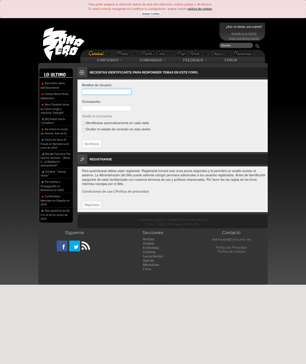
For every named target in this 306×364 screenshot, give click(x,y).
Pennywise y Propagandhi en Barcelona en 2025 (52, 186)
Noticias (148, 239)
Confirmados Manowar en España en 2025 (55, 200)
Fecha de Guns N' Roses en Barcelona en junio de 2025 (55, 143)
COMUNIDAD (151, 60)
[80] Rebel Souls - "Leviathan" (54, 121)
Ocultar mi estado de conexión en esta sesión (118, 129)
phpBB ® (160, 220)
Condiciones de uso (97, 191)
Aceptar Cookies (150, 13)
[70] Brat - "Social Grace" (53, 173)
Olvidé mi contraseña (97, 116)
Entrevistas (151, 247)
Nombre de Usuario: (97, 85)
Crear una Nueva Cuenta (244, 38)
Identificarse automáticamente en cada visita (117, 123)
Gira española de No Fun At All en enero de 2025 (55, 214)
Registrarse (91, 204)
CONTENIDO (108, 60)
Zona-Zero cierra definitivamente (53, 85)
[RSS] (85, 246)
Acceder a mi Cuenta (244, 33)
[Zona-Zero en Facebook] (62, 246)
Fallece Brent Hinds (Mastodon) (55, 96)
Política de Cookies (231, 251)
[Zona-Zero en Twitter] (74, 246)
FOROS (231, 60)
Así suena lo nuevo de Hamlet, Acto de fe (54, 131)
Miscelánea (151, 264)
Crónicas (149, 252)
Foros (147, 269)
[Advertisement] (152, 36)
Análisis (148, 243)
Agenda (148, 260)
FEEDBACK (194, 60)
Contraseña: (91, 101)
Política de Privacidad (231, 247)
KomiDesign (199, 220)
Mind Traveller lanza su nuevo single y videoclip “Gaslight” (55, 108)
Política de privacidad (132, 191)
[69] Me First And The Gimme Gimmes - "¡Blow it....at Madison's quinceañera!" (56, 159)
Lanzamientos (153, 256)
